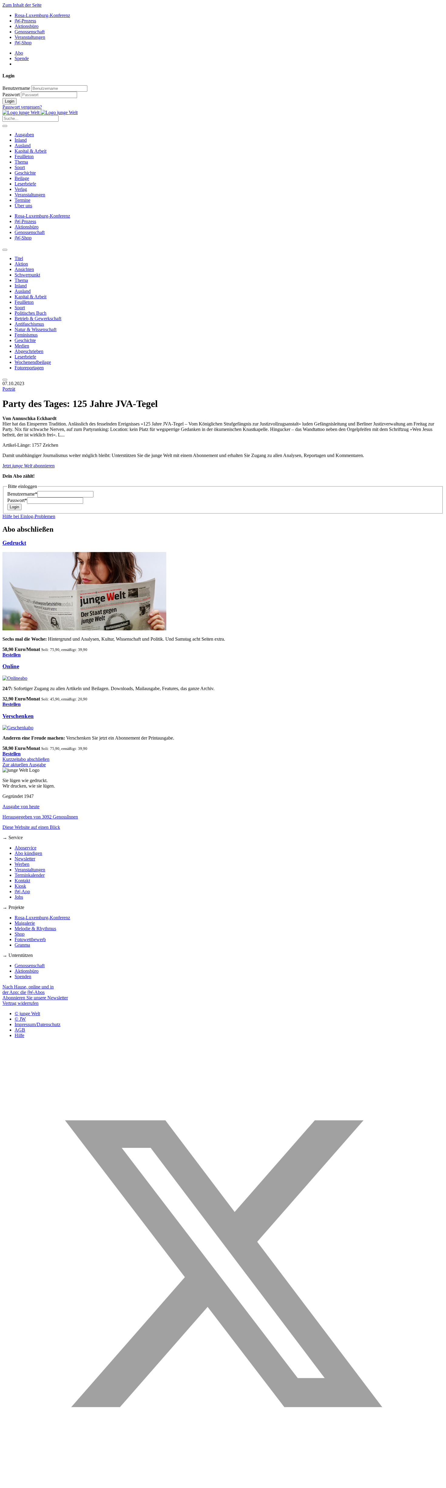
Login (9, 101)
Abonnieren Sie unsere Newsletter (35, 997)
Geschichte (25, 172)
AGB (20, 1029)
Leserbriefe (25, 183)
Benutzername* (22, 494)
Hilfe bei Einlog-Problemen (28, 516)
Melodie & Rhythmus (35, 928)
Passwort (11, 94)
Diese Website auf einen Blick (31, 827)
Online (10, 666)
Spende (22, 58)
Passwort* (17, 500)
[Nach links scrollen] (4, 250)
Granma (22, 944)
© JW (20, 1019)
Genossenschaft (30, 31)
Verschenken (18, 716)
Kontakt (22, 880)
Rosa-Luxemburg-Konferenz (42, 15)
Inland (21, 140)
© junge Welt (27, 1013)
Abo (19, 53)
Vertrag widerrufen (20, 1003)
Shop (20, 934)
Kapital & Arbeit (30, 151)
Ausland (23, 145)
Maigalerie (25, 923)
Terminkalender (30, 875)
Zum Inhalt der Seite (22, 5)
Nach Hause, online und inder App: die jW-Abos (28, 989)
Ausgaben (24, 134)
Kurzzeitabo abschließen (25, 759)
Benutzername (16, 88)
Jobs (19, 897)
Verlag (21, 189)
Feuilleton (24, 156)
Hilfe (19, 1035)
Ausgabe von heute (20, 806)
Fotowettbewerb (30, 939)
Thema (21, 161)
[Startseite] (40, 112)
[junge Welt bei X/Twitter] (223, 1482)
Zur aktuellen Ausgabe (24, 764)
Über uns (23, 205)
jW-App (22, 891)
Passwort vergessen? (22, 107)
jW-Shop (23, 42)
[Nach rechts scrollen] (4, 380)
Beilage (22, 178)
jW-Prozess (25, 20)
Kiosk (20, 886)
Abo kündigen (28, 853)
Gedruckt (14, 543)
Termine (22, 200)
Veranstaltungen (30, 37)
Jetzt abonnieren (28, 465)
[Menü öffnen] (4, 126)
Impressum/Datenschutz (37, 1024)
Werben (22, 864)
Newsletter (25, 858)
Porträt (8, 388)
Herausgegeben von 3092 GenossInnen (40, 816)
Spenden (23, 976)
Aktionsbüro (27, 26)
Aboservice (25, 847)
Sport (20, 167)
